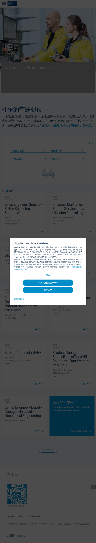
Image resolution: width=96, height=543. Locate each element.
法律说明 (18, 299)
